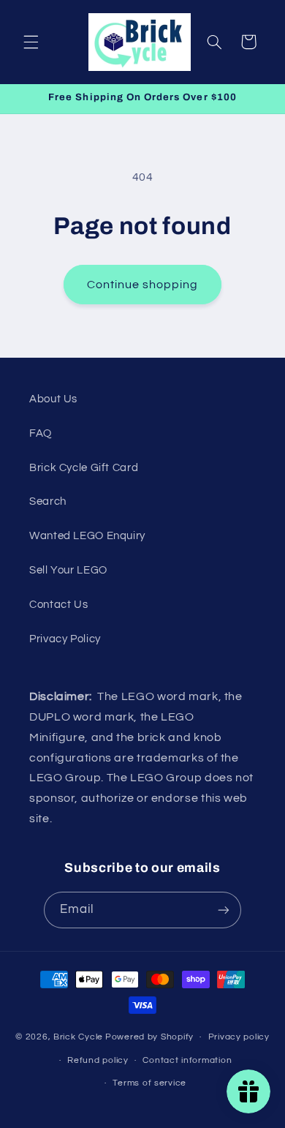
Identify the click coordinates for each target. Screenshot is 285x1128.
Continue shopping (143, 284)
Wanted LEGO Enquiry (87, 535)
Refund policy (98, 1060)
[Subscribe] (223, 910)
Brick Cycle (78, 1037)
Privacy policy (239, 1037)
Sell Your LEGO (68, 570)
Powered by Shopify (149, 1037)
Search (47, 501)
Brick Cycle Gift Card (83, 467)
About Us (53, 399)
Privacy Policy (65, 638)
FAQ (40, 433)
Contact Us (58, 604)
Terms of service (149, 1083)
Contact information (187, 1060)
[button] (31, 42)
